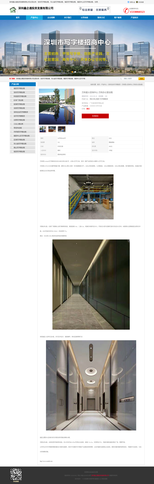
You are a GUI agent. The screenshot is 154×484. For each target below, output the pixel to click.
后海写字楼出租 (19, 140)
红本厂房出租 (18, 100)
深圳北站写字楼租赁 (21, 112)
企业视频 (51, 17)
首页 (18, 17)
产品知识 (134, 17)
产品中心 (34, 17)
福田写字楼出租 (19, 88)
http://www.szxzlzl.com (46, 461)
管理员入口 (98, 479)
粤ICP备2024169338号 (84, 475)
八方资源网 (85, 479)
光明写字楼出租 (19, 120)
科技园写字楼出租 (20, 96)
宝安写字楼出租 (19, 92)
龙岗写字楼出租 (19, 108)
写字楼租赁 (104, 99)
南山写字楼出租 (19, 147)
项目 (91, 99)
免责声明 (91, 479)
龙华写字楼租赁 (19, 116)
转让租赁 (96, 99)
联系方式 (101, 17)
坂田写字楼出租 (19, 151)
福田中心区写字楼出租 (22, 136)
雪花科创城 (18, 128)
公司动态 (84, 17)
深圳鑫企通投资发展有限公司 (100, 475)
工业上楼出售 (18, 124)
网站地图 (104, 479)
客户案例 (117, 17)
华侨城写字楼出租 (20, 132)
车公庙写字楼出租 (20, 144)
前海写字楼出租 (19, 104)
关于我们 (67, 17)
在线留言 (95, 116)
